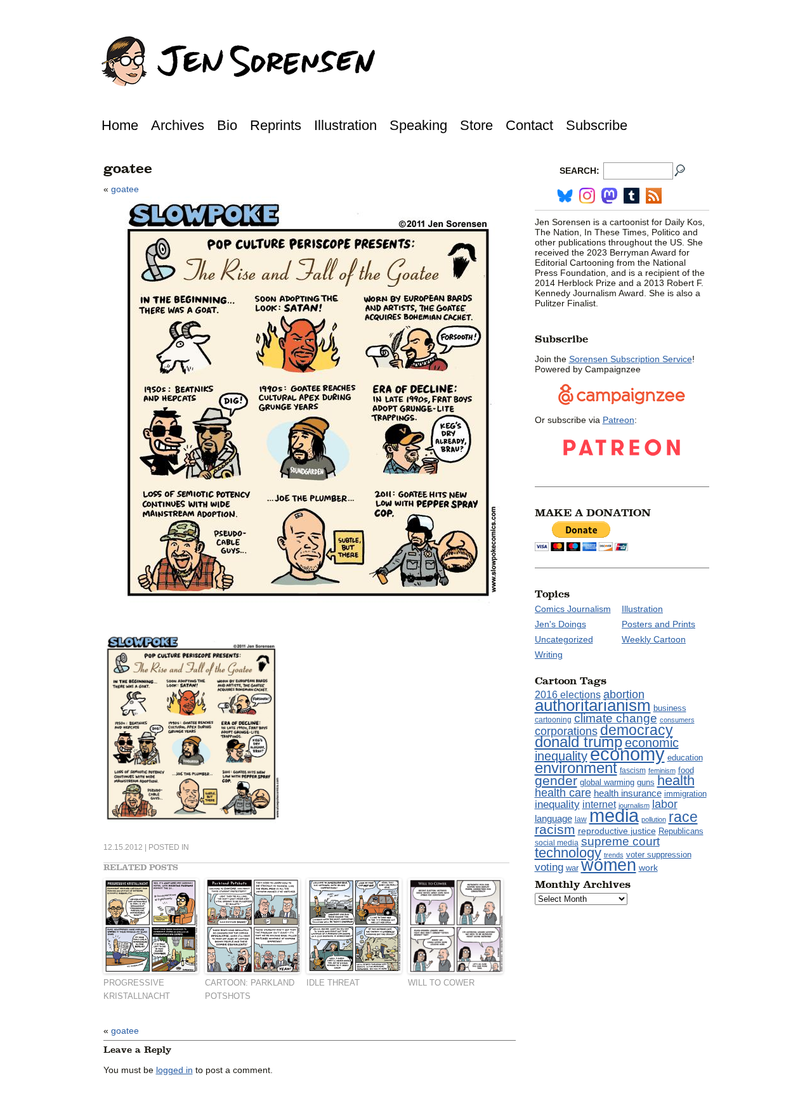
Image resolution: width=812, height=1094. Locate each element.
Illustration (345, 125)
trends (614, 855)
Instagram (587, 196)
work (648, 868)
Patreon (618, 420)
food (686, 770)
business (669, 708)
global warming (607, 782)
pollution (653, 819)
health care (563, 792)
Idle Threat (333, 982)
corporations (566, 731)
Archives (177, 125)
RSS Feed (654, 196)
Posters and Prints (658, 624)
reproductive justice (617, 831)
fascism (633, 770)
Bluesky (565, 196)
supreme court (620, 841)
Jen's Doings (560, 624)
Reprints (275, 125)
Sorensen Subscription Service (630, 359)
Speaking (418, 125)
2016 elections (568, 694)
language (553, 818)
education (685, 757)
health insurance (628, 793)
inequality (557, 804)
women (608, 865)
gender (556, 780)
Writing (549, 654)
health (676, 780)
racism (555, 829)
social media (557, 842)
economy (627, 753)
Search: (579, 171)
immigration (685, 793)
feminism (662, 770)
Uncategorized (564, 639)
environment (576, 767)
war (572, 868)
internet (599, 804)
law (581, 819)
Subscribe (596, 125)
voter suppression (658, 854)
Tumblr (631, 196)
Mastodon (609, 196)
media (614, 815)
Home (120, 125)
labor (665, 804)
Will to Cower (441, 982)
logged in (174, 1070)
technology (568, 853)
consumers (677, 720)
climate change (615, 718)
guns (646, 782)
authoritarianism (593, 705)
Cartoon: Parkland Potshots (249, 989)
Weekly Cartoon (654, 639)
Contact (529, 125)
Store (476, 125)
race (683, 817)
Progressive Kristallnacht (136, 989)
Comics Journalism (573, 609)
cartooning (553, 719)
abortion (624, 694)
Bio (227, 125)
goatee (125, 189)
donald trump (578, 741)
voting (549, 867)
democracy (636, 730)
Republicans (681, 831)
